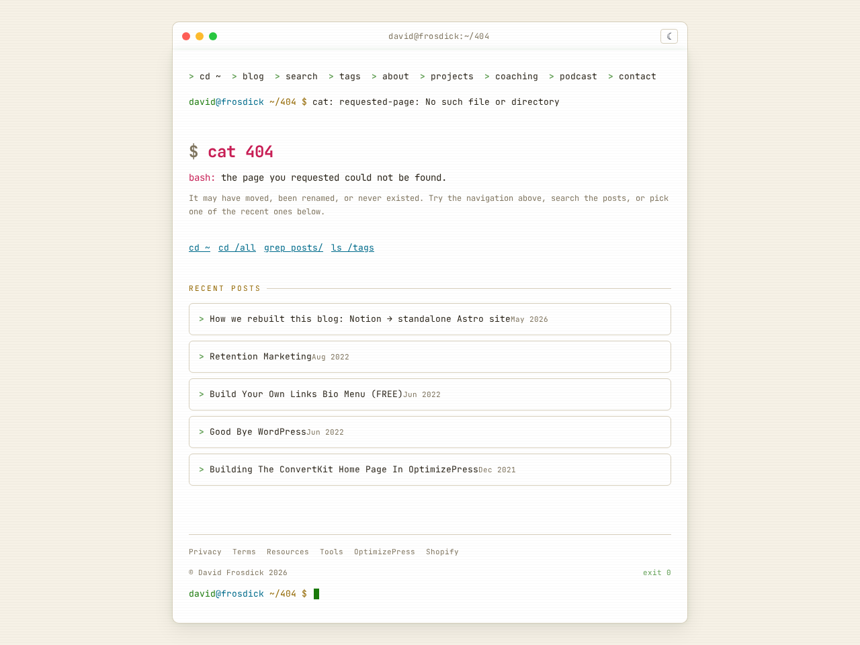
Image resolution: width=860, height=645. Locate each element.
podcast (578, 76)
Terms (244, 551)
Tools (331, 551)
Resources (288, 551)
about (395, 76)
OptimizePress (384, 551)
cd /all (237, 247)
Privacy (205, 551)
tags (350, 76)
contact (637, 76)
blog (253, 76)
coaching (516, 76)
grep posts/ (293, 247)
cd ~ (210, 76)
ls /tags (352, 247)
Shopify (442, 551)
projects (452, 76)
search (302, 76)
